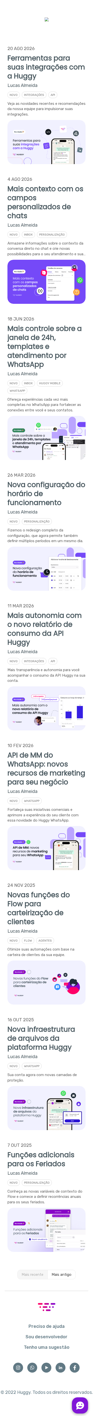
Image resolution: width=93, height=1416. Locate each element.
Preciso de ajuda (47, 1326)
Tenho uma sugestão (46, 1347)
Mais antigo (61, 1274)
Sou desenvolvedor (46, 1337)
